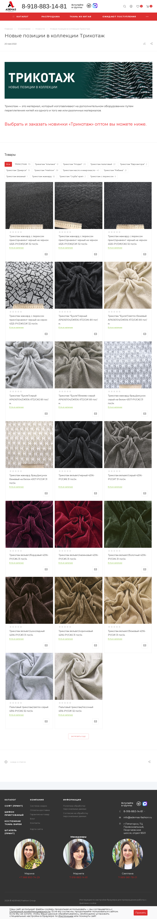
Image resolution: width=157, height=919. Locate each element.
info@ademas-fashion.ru (138, 817)
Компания (37, 799)
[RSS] (144, 43)
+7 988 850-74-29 (29, 877)
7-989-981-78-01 (127, 877)
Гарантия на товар (39, 814)
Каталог (10, 799)
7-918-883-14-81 (78, 877)
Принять (140, 912)
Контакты (35, 823)
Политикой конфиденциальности (30, 911)
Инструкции (65, 916)
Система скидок (38, 806)
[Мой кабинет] (131, 7)
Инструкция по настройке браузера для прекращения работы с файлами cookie (112, 901)
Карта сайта (36, 829)
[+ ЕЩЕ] (147, 17)
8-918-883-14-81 (44, 6)
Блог (32, 818)
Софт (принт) (14, 806)
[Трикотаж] (78, 80)
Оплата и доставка (40, 810)
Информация (72, 799)
